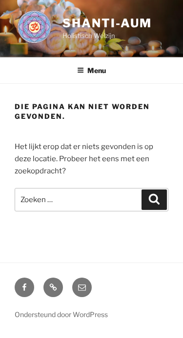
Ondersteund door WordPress (61, 314)
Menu (96, 70)
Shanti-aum (107, 23)
